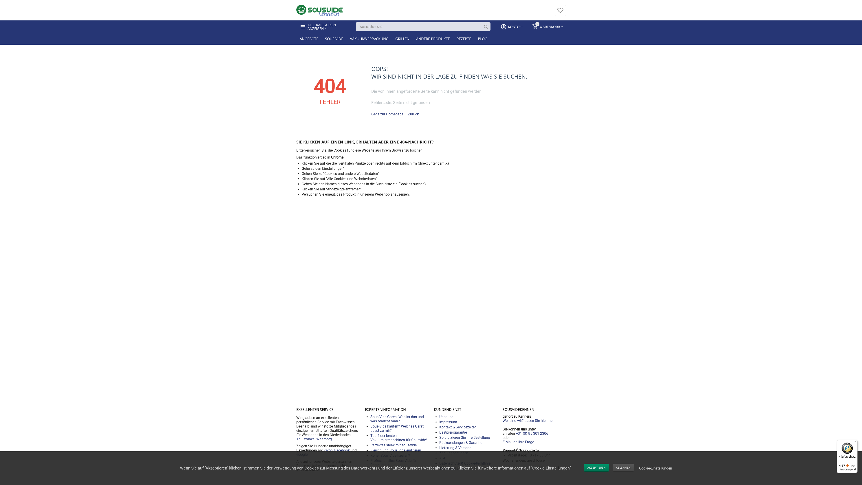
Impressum (448, 422)
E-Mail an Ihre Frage (519, 442)
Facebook (342, 450)
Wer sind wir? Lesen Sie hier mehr (529, 421)
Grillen (402, 38)
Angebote (309, 38)
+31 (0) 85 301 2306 (532, 433)
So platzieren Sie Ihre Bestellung (464, 437)
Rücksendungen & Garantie (460, 443)
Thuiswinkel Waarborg (314, 439)
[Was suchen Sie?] (486, 26)
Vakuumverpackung (369, 38)
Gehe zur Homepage (387, 114)
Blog (482, 38)
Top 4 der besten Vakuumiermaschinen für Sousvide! (398, 438)
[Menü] (855, 442)
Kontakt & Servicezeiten (458, 427)
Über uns (446, 417)
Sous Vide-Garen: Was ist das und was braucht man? (397, 419)
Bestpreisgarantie (453, 432)
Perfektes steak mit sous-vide (393, 445)
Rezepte (464, 38)
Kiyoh (328, 450)
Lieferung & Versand (455, 448)
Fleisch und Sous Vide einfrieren (395, 450)
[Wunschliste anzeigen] (560, 13)
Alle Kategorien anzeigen (322, 26)
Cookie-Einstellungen (655, 468)
